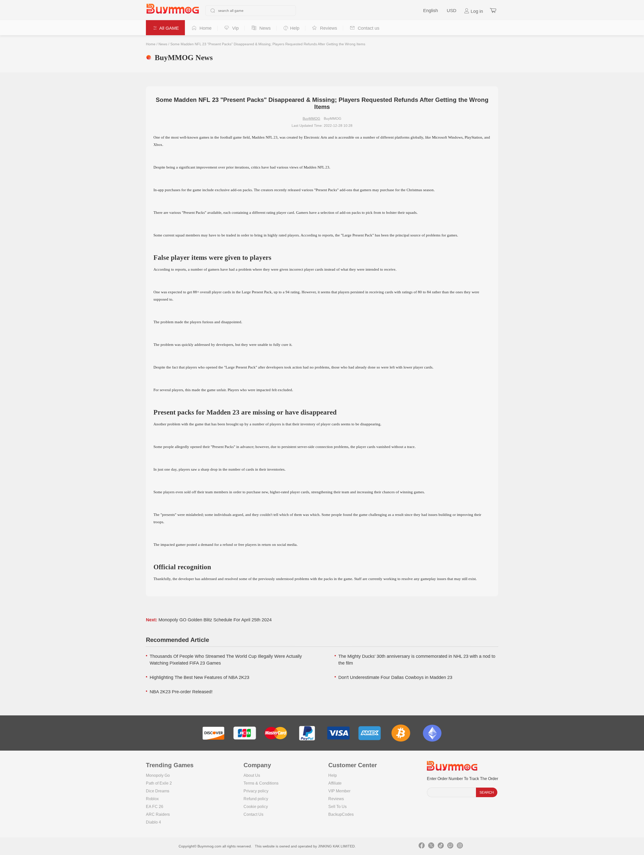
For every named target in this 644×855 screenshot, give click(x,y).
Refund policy (256, 799)
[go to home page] (172, 10)
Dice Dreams (157, 791)
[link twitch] (450, 846)
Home (150, 44)
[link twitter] (431, 846)
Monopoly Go (158, 775)
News (162, 44)
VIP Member (339, 791)
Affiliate (335, 783)
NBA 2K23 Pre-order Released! (181, 691)
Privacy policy (256, 791)
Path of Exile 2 (159, 783)
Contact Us (253, 814)
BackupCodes (341, 814)
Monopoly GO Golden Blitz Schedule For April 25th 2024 (215, 619)
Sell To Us (337, 806)
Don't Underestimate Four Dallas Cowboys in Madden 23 (395, 677)
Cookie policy (256, 806)
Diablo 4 (153, 822)
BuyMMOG (311, 118)
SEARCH (486, 792)
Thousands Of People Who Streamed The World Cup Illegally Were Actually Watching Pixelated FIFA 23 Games (226, 660)
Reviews (336, 799)
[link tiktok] (441, 846)
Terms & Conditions (261, 783)
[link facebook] (422, 846)
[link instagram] (460, 846)
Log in (476, 11)
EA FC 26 (154, 806)
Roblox (152, 799)
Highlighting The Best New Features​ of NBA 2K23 (199, 677)
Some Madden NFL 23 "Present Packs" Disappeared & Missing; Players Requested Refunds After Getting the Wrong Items (267, 44)
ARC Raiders (158, 814)
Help (332, 775)
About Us (252, 775)
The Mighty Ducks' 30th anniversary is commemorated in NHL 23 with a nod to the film (416, 660)
